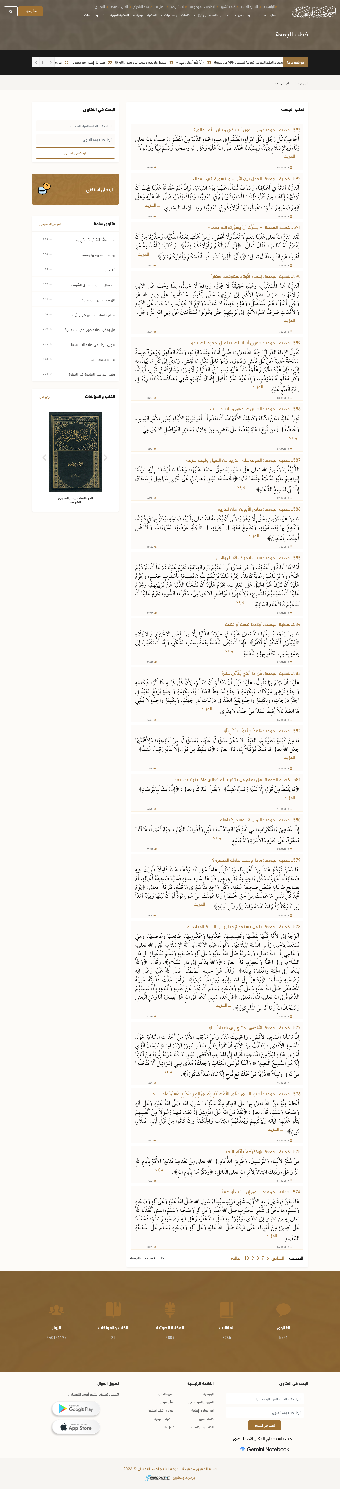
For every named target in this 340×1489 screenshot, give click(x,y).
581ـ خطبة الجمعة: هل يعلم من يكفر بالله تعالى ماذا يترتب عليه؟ (237, 780)
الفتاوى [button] (272, 14)
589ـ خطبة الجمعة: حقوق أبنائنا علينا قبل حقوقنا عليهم (245, 343)
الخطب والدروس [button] (248, 14)
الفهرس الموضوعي (50, 224)
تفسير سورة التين (103, 359)
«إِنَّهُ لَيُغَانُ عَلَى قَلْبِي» (217, 62)
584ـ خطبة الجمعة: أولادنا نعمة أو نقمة (263, 625)
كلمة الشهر (228, 6)
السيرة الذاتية (249, 6)
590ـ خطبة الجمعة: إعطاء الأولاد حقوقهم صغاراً (256, 277)
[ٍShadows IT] (157, 1478)
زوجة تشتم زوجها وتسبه (98, 254)
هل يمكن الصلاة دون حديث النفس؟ (90, 329)
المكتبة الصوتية (164, 1418)
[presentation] (45, 456)
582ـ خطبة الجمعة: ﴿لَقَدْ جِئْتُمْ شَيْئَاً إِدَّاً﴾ (262, 731)
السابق (277, 1258)
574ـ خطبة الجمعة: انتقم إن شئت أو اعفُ (261, 1192)
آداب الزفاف (107, 269)
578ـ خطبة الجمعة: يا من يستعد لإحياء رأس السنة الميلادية (244, 927)
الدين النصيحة (119, 6)
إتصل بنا (169, 1426)
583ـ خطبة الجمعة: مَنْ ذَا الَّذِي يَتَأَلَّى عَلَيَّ (261, 673)
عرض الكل (45, 397)
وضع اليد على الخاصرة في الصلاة (92, 374)
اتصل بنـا (160, 6)
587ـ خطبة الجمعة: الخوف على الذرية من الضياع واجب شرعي (243, 460)
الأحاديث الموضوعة (202, 6)
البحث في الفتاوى (75, 152)
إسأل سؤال (30, 10)
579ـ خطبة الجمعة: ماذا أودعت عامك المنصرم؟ (256, 860)
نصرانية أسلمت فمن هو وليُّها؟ (93, 314)
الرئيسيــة (269, 6)
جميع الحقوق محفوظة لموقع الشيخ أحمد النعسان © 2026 (170, 1469)
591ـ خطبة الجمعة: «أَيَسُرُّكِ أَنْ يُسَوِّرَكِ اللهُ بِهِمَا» (254, 228)
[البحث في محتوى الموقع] (11, 11)
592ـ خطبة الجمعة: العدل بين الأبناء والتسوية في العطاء (247, 179)
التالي (236, 1258)
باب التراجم (178, 6)
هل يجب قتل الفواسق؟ (98, 299)
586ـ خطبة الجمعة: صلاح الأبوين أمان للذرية (259, 509)
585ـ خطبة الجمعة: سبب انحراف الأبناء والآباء (258, 558)
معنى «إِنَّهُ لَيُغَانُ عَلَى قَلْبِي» (95, 239)
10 (246, 1258)
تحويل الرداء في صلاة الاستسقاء (92, 344)
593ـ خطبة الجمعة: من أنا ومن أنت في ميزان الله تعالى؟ (247, 130)
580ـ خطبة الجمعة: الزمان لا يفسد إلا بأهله (260, 820)
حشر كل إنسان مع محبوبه (115, 62)
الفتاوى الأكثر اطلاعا (161, 1410)
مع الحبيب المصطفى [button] (214, 14)
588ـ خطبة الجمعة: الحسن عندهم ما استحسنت (255, 409)
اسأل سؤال (167, 1401)
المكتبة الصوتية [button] (146, 14)
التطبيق (100, 6)
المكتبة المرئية (119, 14)
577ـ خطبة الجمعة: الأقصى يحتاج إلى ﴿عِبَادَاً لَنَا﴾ (255, 1028)
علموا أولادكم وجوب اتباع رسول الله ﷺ (167, 62)
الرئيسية (303, 82)
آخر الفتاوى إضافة (202, 1410)
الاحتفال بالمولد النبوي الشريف (93, 284)
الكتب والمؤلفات (95, 14)
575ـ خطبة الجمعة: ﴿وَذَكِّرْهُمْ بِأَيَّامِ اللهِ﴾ (263, 1152)
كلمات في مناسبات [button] (176, 14)
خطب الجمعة (283, 82)
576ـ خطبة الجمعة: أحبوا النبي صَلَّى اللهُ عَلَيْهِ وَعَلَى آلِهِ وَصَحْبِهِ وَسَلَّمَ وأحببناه (227, 1094)
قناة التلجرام (141, 6)
